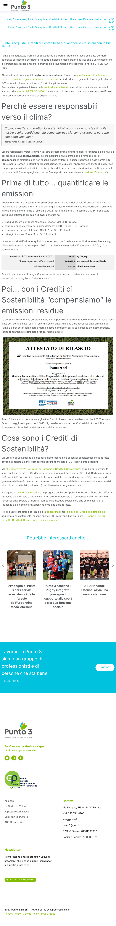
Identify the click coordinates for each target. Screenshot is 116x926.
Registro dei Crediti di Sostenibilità (85, 511)
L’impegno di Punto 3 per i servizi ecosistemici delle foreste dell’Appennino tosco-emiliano (21, 596)
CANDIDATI (105, 667)
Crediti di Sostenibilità (26, 492)
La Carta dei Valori (15, 806)
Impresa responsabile (17, 811)
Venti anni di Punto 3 (16, 816)
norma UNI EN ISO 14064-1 (31, 91)
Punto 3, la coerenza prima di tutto (27, 142)
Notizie (22, 27)
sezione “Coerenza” (95, 172)
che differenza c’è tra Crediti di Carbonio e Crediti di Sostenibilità (43, 468)
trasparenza (53, 511)
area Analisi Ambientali (55, 87)
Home (7, 19)
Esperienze (19, 19)
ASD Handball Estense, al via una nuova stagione (94, 590)
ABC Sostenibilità (14, 822)
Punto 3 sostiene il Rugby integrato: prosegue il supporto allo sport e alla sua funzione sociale (58, 596)
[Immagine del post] (21, 565)
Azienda (9, 800)
